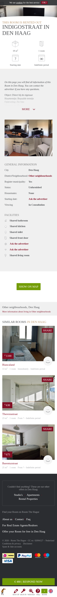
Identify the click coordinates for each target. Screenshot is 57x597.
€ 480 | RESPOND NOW (28, 581)
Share (47, 330)
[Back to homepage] (3, 592)
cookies (19, 3)
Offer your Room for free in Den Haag (23, 531)
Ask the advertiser (38, 199)
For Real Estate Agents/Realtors (20, 525)
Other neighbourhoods (40, 176)
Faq (28, 519)
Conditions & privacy (11, 543)
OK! (44, 2)
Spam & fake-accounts (12, 547)
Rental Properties (28, 498)
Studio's (18, 494)
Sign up (16, 594)
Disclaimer (27, 543)
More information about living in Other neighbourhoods (26, 312)
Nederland (49, 540)
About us (7, 519)
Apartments (33, 494)
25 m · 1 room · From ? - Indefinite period (21, 467)
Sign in (23, 594)
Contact (19, 519)
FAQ (38, 594)
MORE (26, 109)
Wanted (31, 594)
